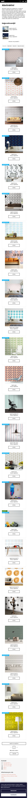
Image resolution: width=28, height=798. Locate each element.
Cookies (3, 779)
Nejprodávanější (21, 45)
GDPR (2, 777)
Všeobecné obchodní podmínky (8, 774)
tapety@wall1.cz (6, 762)
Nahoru (14, 753)
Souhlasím (14, 795)
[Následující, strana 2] (14, 747)
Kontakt (3, 780)
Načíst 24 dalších (14, 743)
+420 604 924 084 (7, 764)
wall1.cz (4, 767)
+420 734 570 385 (7, 766)
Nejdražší (14, 45)
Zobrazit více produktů (13, 41)
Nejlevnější (10, 45)
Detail (14, 72)
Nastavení (13, 790)
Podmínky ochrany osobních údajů (9, 776)
